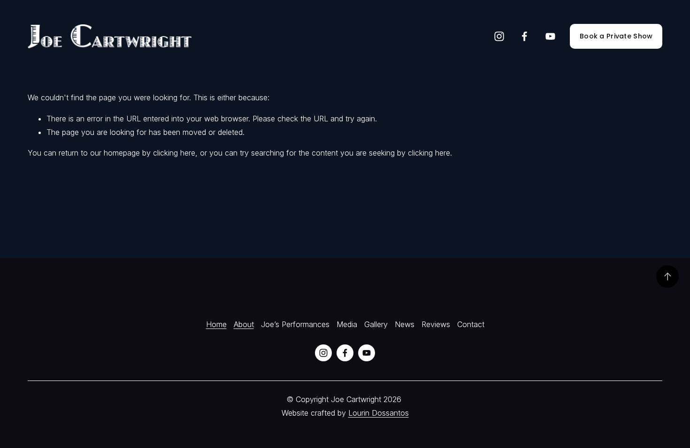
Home (216, 324)
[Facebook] (524, 36)
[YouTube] (550, 36)
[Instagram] (499, 36)
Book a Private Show (616, 36)
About (244, 324)
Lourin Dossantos (378, 413)
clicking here (174, 152)
